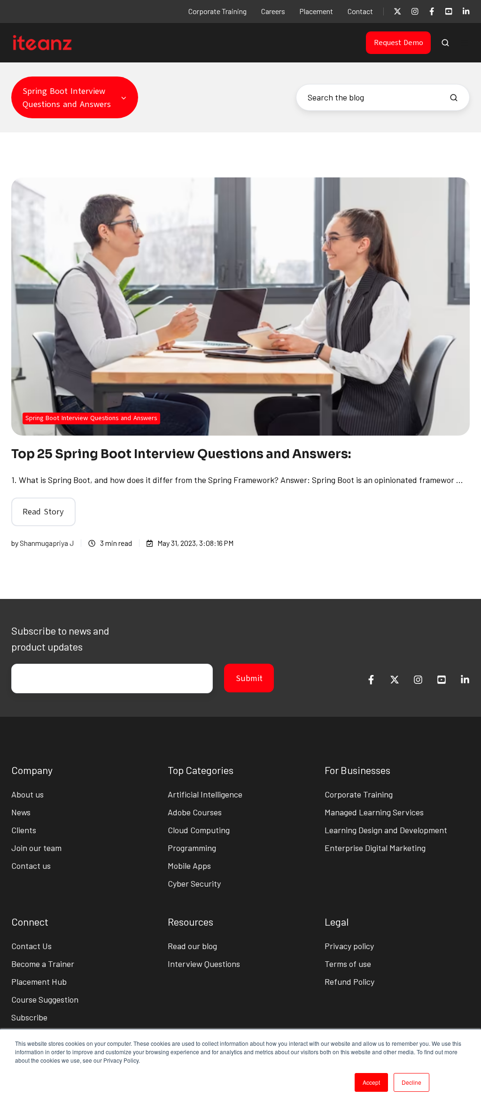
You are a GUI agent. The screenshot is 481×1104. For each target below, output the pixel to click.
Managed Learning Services (374, 812)
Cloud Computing (199, 830)
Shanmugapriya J (47, 542)
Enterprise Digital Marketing (375, 848)
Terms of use (348, 963)
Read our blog (192, 946)
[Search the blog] (453, 97)
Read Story (43, 511)
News (21, 812)
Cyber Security (194, 883)
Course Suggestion (44, 999)
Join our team (36, 848)
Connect (29, 921)
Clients (23, 830)
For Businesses (357, 770)
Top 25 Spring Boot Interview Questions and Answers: (181, 454)
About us (27, 794)
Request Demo (398, 43)
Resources (190, 921)
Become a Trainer (42, 963)
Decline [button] (411, 1082)
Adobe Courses (195, 812)
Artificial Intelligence (205, 794)
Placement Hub (39, 981)
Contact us (31, 865)
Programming (192, 848)
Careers (273, 11)
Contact (360, 11)
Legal (337, 921)
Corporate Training (217, 11)
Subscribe (29, 1017)
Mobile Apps (189, 865)
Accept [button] (371, 1082)
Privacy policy (349, 946)
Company (32, 770)
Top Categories (200, 770)
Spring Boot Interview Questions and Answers (91, 418)
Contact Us (31, 946)
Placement (316, 11)
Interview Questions (204, 963)
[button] (445, 42)
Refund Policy (349, 981)
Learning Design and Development (386, 830)
